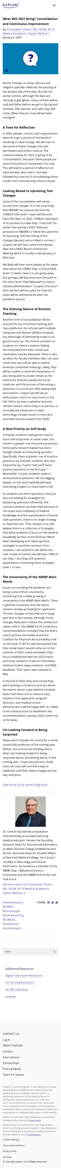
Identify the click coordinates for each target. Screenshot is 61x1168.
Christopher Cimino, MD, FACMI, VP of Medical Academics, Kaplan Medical (28, 31)
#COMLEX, (9, 919)
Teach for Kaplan (13, 1075)
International (11, 1057)
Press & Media (12, 1069)
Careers (8, 1051)
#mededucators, (13, 902)
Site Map (7, 1157)
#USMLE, (8, 906)
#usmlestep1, (11, 924)
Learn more (35, 1120)
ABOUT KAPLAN (13, 1045)
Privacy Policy (9, 1151)
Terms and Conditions (14, 1145)
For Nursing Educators (19, 982)
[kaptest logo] (11, 5)
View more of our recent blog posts (25, 784)
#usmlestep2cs (12, 928)
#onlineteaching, (13, 915)
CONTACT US (11, 1034)
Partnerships (11, 1063)
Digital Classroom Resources (23, 975)
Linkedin (10, 996)
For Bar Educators (16, 989)
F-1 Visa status (33, 1134)
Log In (6, 1040)
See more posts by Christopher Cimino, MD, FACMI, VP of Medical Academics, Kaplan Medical (28, 888)
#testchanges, (12, 911)
